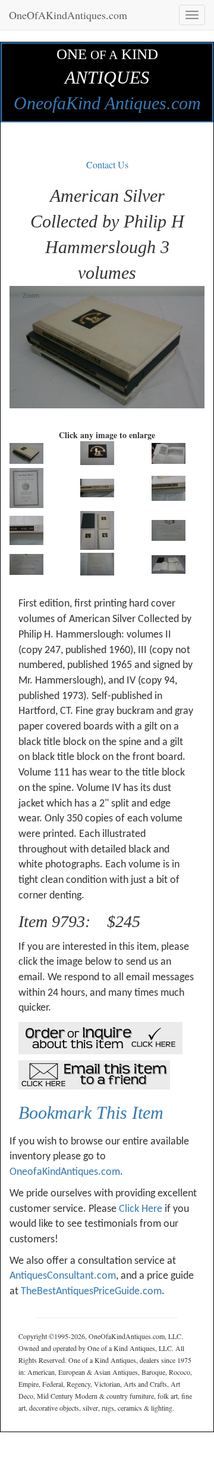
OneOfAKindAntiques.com (68, 15)
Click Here (140, 1209)
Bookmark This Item (90, 1112)
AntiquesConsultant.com (63, 1276)
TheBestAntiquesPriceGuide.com (91, 1291)
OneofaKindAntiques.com (65, 1172)
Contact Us (107, 164)
